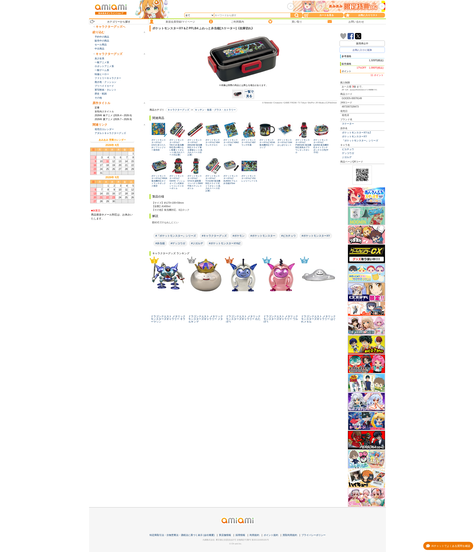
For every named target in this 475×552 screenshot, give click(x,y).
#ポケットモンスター (262, 235)
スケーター (348, 123)
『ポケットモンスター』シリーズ (360, 140)
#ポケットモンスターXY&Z (224, 243)
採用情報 (240, 535)
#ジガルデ (197, 243)
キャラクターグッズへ (110, 26)
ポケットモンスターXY (354, 136)
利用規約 (254, 535)
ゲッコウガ (348, 153)
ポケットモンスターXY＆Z (356, 132)
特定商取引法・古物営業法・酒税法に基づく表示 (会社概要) (182, 535)
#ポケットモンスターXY (316, 235)
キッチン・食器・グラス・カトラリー (215, 109)
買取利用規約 (290, 535)
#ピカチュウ (288, 235)
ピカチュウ (348, 149)
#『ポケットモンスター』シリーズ (175, 235)
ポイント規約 (271, 535)
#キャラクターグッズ (214, 235)
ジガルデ (347, 157)
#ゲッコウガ (178, 243)
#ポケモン (239, 235)
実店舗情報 (225, 535)
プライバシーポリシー (314, 535)
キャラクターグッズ (178, 109)
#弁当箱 (160, 243)
